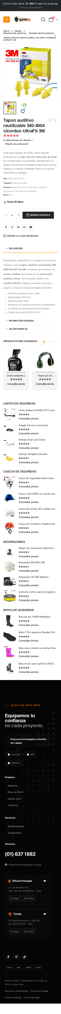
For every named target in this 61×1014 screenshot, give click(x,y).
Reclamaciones (16, 826)
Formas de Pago (32, 997)
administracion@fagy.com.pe (25, 864)
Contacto (13, 805)
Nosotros (13, 785)
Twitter (12, 227)
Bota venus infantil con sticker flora (37, 648)
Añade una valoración (16, 143)
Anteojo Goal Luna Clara (32, 439)
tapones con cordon (11, 191)
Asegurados (14, 832)
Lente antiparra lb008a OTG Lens (37, 410)
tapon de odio (26, 187)
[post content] (16, 359)
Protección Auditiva (19, 183)
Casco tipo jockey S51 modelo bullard (39, 508)
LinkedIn (18, 227)
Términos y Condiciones (16, 991)
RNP (32, 754)
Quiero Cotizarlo (40, 215)
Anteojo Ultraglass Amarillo (33, 454)
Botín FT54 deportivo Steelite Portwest (39, 632)
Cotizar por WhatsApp (16, 351)
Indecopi (15, 754)
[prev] (50, 120)
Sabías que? (14, 798)
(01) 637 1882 (20, 854)
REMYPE (15, 763)
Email (30, 227)
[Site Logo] (22, 19)
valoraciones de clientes (17, 140)
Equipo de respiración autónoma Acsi (38, 548)
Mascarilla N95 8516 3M (32, 562)
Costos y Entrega (13, 997)
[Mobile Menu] (6, 19)
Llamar (30, 898)
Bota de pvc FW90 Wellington (34, 616)
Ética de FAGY (16, 792)
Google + (24, 227)
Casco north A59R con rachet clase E (39, 493)
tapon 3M (16, 187)
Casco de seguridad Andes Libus (36, 478)
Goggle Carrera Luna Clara (33, 425)
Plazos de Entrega (39, 991)
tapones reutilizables (28, 191)
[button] (43, 19)
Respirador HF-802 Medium (34, 577)
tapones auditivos (40, 187)
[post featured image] (9, 414)
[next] (55, 120)
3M (10, 195)
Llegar (16, 898)
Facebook (6, 227)
